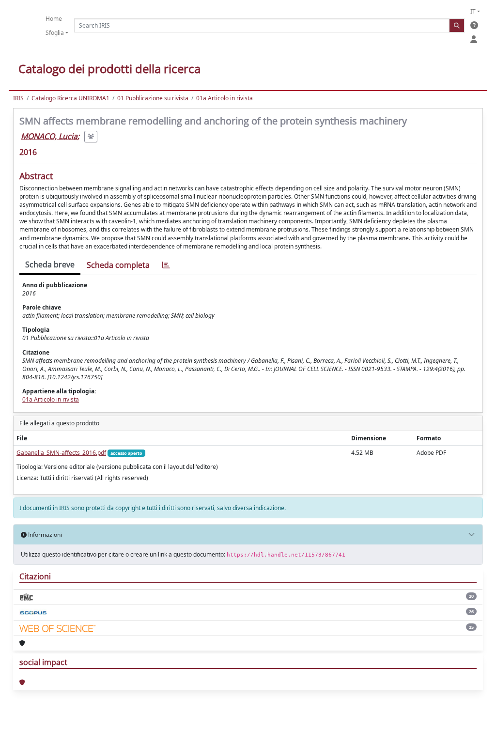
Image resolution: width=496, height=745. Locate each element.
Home (54, 19)
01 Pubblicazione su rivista (152, 98)
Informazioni (44, 534)
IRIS (18, 98)
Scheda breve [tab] (50, 264)
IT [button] (473, 11)
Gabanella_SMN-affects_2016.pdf (61, 453)
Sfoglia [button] (55, 33)
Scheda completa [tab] (118, 265)
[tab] (166, 265)
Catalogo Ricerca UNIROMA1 (70, 98)
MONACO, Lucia (49, 136)
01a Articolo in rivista (224, 98)
